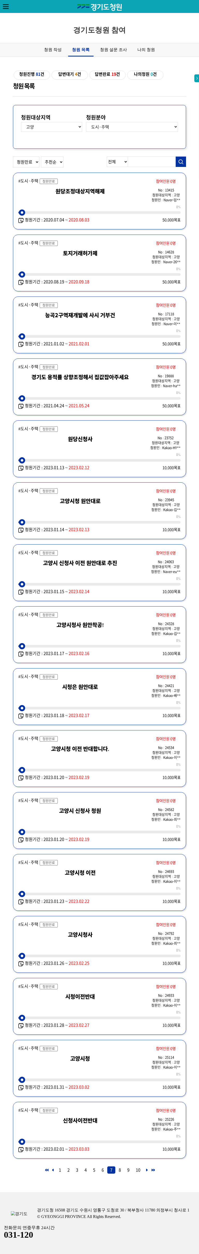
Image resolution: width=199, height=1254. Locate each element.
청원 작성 (53, 49)
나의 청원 (146, 49)
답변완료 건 (107, 74)
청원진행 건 (31, 74)
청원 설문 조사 (113, 49)
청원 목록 (81, 49)
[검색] (181, 162)
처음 (46, 1171)
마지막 (153, 1171)
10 (138, 1170)
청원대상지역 (36, 117)
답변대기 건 (69, 74)
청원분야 (96, 117)
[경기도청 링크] (19, 1214)
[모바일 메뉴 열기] (5, 6)
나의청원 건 (145, 74)
